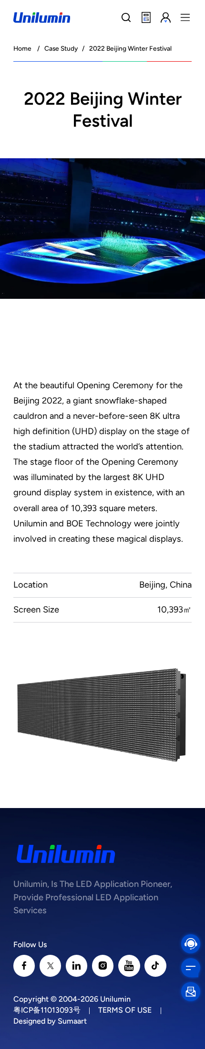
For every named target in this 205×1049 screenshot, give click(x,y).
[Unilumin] (41, 17)
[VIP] (166, 17)
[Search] (126, 17)
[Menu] (185, 17)
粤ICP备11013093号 (47, 1010)
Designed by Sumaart (50, 1021)
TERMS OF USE (125, 1010)
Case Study (61, 48)
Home (22, 48)
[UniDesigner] (146, 17)
